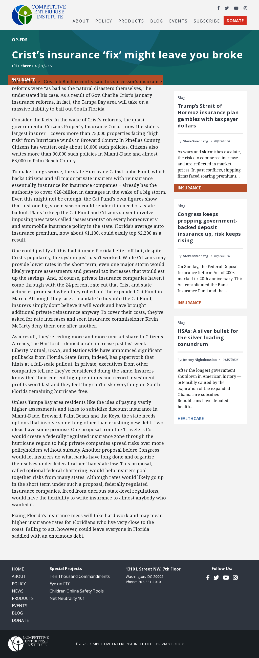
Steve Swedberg (195, 141)
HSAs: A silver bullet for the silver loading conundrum (208, 337)
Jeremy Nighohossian (200, 360)
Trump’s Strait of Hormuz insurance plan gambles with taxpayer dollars (208, 115)
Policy (19, 583)
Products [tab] (131, 21)
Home (18, 569)
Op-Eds (20, 39)
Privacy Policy (170, 644)
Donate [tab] (235, 21)
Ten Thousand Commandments (80, 576)
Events (178, 21)
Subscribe (207, 21)
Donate (20, 620)
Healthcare (191, 418)
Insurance (189, 188)
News (18, 591)
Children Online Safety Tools (77, 591)
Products (23, 598)
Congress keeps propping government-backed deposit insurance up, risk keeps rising (209, 227)
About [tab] (81, 21)
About (19, 576)
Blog (156, 21)
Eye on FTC (60, 583)
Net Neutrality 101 (67, 598)
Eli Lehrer (21, 65)
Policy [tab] (103, 21)
